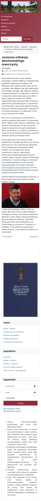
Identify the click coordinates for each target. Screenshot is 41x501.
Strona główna (6, 16)
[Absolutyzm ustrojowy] (20, 290)
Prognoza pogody (8, 23)
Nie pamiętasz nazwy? (12, 411)
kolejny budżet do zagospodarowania (16, 167)
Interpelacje (5, 30)
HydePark (5, 20)
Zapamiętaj (10, 398)
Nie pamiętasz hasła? (11, 408)
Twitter (3, 33)
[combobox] (11, 39)
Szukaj (28, 39)
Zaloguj (20, 403)
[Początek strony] (37, 497)
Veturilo (12, 182)
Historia (4, 26)
